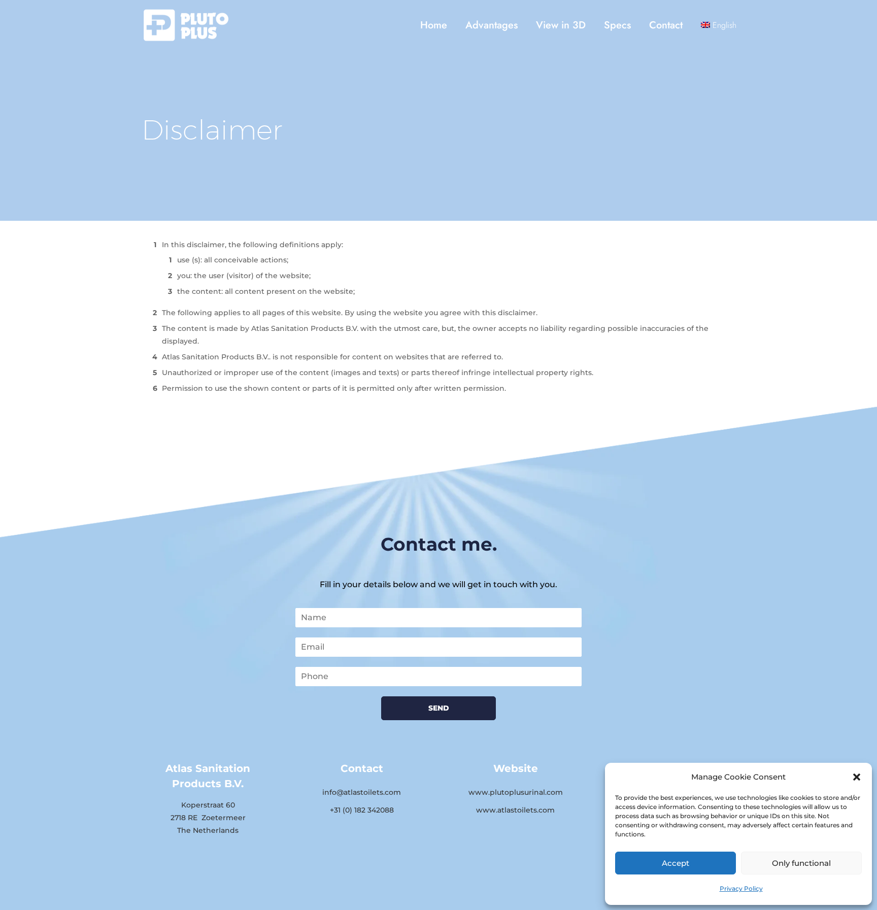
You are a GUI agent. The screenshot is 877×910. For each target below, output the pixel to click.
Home (433, 25)
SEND (438, 708)
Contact (666, 25)
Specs (617, 25)
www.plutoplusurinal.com (515, 792)
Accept (675, 863)
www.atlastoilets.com (515, 810)
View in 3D (561, 25)
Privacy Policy (741, 888)
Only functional (801, 863)
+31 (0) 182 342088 (362, 810)
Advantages (491, 25)
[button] (857, 777)
